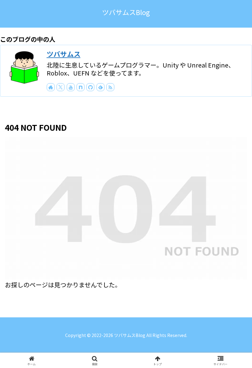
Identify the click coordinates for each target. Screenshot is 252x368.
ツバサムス (64, 54)
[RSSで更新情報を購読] (110, 87)
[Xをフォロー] (61, 87)
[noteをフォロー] (81, 87)
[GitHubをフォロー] (90, 87)
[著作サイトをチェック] (51, 87)
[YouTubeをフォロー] (71, 87)
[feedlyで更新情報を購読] (100, 87)
